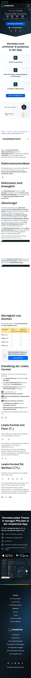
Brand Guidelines (15, 621)
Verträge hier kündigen (15, 647)
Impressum (15, 635)
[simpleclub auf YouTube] (18, 663)
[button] (26, 2)
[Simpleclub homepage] (7, 5)
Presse (16, 615)
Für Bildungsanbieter (15, 605)
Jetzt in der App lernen (15, 95)
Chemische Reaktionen (21, 131)
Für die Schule (4, 1)
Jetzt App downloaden (15, 23)
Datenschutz (15, 638)
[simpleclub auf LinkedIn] (15, 663)
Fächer (3, 131)
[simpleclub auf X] (11, 663)
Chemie (9, 131)
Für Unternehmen (15, 599)
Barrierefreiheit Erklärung (15, 651)
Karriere (15, 612)
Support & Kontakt (15, 618)
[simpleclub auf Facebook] (8, 663)
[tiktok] (11, 30)
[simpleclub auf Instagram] (22, 663)
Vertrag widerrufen (15, 654)
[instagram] (15, 30)
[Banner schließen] (29, 9)
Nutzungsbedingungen (15, 641)
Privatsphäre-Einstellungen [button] (15, 644)
